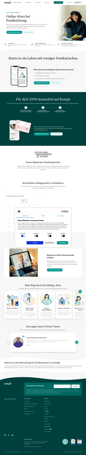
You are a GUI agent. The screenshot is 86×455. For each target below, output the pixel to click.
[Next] (80, 291)
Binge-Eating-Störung (29, 406)
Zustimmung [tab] (25, 215)
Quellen (46, 419)
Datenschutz (47, 424)
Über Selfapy (47, 401)
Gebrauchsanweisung (49, 416)
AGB (25, 451)
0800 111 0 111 (39, 446)
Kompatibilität (47, 426)
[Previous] (76, 291)
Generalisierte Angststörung (30, 403)
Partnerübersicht (10, 399)
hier (54, 389)
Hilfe (46, 411)
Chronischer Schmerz (29, 411)
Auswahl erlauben (49, 242)
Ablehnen (35, 242)
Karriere (46, 408)
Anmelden (75, 386)
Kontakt (46, 413)
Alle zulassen (62, 242)
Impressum (29, 451)
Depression (27, 401)
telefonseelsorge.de (28, 446)
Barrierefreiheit (47, 431)
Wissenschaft (47, 403)
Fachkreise (77, 2)
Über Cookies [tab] (61, 215)
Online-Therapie (10, 451)
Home (5, 451)
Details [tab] (43, 215)
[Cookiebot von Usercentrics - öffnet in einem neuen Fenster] (62, 212)
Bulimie (26, 408)
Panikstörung (27, 413)
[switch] (36, 236)
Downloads (47, 429)
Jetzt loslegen (58, 2)
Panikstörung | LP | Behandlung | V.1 (20, 451)
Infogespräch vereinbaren (14, 32)
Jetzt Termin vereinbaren (55, 269)
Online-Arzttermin (29, 32)
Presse (45, 406)
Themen (46, 421)
